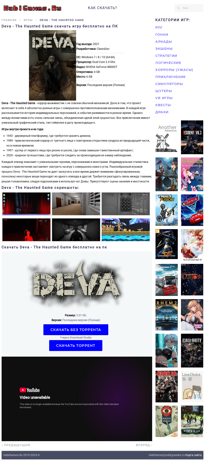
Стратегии (166, 56)
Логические (168, 63)
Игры (28, 20)
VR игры (164, 98)
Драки (162, 112)
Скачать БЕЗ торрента (75, 330)
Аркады (163, 42)
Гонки (161, 35)
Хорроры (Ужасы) (174, 70)
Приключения (170, 77)
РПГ (159, 27)
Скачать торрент (75, 345)
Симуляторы (169, 84)
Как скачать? (102, 8)
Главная (9, 20)
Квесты (163, 105)
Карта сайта (193, 455)
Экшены (164, 49)
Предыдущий (16, 445)
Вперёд (143, 445)
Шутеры (163, 91)
